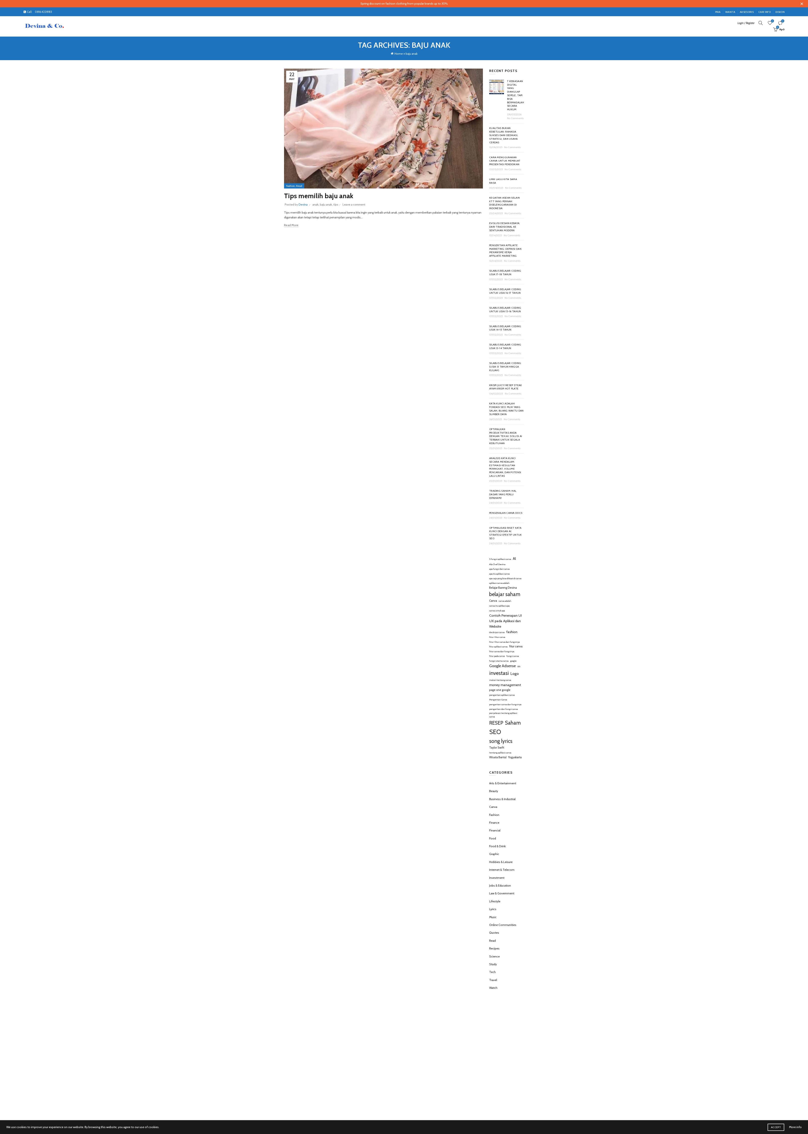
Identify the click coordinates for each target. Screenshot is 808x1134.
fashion (511, 632)
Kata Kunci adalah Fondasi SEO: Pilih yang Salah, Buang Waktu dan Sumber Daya (506, 409)
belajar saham (504, 594)
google (513, 661)
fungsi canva (512, 656)
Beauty (493, 791)
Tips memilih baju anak (319, 196)
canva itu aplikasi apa (499, 605)
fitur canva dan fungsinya (501, 651)
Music (493, 917)
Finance (494, 823)
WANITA (730, 11)
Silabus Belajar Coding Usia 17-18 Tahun (505, 272)
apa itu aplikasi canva (499, 573)
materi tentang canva (500, 680)
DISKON (780, 11)
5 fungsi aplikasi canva (500, 559)
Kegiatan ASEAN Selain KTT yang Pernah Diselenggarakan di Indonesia (504, 203)
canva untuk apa (497, 610)
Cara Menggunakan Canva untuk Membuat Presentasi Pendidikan (505, 161)
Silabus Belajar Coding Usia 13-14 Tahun (505, 346)
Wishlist (772, 21)
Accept (776, 1127)
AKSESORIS (747, 11)
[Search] (760, 23)
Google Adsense (502, 666)
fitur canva (515, 646)
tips (335, 204)
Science (494, 956)
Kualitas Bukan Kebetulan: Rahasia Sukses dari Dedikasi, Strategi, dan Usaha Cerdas (503, 135)
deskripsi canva (497, 632)
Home (399, 54)
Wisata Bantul (497, 757)
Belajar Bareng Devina (503, 587)
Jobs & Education (500, 885)
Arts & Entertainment (502, 783)
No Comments (515, 118)
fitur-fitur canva (497, 637)
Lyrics (492, 909)
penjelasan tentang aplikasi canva (503, 715)
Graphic (494, 854)
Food (492, 838)
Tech (492, 972)
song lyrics (500, 741)
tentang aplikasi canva (500, 752)
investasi (499, 673)
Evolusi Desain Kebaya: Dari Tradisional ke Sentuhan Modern (504, 227)
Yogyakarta (515, 757)
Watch (493, 988)
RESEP (496, 723)
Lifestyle (494, 901)
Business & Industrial (502, 799)
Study (493, 964)
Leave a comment (354, 204)
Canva (493, 600)
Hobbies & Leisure (501, 862)
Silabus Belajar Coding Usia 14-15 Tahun (505, 328)
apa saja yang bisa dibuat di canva (505, 578)
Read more (291, 225)
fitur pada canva (497, 656)
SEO (495, 732)
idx (518, 666)
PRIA (718, 11)
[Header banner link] (397, 3)
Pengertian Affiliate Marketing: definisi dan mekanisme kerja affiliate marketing (505, 250)
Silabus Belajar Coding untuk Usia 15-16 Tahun (505, 309)
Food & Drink (497, 846)
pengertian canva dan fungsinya (505, 704)
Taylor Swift (496, 747)
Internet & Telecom (501, 870)
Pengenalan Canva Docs (505, 512)
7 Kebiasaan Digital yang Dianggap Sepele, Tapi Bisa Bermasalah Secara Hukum (515, 95)
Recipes (494, 948)
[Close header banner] (801, 3)
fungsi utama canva (499, 661)
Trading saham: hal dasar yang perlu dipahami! (502, 494)
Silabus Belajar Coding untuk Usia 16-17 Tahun (505, 291)
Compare (782, 21)
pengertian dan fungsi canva (503, 709)
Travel (493, 980)
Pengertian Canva (498, 699)
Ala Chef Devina (497, 564)
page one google (499, 690)
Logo (514, 673)
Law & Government (501, 893)
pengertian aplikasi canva (502, 695)
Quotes (494, 933)
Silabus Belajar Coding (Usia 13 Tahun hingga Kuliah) (505, 366)
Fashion (290, 185)
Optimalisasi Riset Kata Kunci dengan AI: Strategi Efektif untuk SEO (505, 533)
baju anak (326, 204)
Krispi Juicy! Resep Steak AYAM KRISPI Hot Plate (505, 387)
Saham (513, 723)
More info (795, 1127)
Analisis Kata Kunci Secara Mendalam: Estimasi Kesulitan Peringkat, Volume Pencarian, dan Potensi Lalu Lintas (505, 467)
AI (514, 558)
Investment (496, 878)
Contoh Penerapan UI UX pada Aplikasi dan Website (505, 620)
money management (505, 685)
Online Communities (502, 925)
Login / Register (746, 23)
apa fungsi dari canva (499, 569)
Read (299, 185)
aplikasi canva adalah (499, 583)
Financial (494, 830)
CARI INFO (764, 11)
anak (315, 204)
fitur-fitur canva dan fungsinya (504, 642)
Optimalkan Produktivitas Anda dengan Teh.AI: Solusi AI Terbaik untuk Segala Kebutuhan (505, 436)
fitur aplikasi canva (498, 646)
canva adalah (505, 601)
